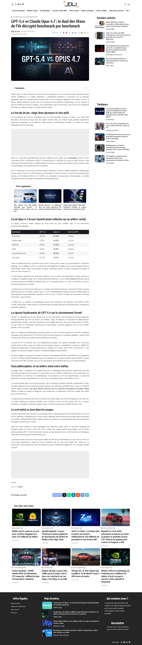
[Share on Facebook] (60, 32)
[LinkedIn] (21, 4)
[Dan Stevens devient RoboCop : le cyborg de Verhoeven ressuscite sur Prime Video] (100, 61)
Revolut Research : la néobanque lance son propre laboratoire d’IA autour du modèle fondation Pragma (50, 207)
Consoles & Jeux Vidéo (112, 130)
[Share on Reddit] (75, 32)
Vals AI (20, 487)
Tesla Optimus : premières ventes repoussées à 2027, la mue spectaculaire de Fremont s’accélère (117, 158)
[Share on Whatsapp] (69, 32)
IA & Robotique (17, 16)
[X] (15, 4)
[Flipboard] (23, 4)
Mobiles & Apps (57, 607)
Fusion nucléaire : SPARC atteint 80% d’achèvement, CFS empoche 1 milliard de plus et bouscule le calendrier (26, 574)
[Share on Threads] (81, 32)
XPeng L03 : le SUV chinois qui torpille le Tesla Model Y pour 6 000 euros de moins (85, 573)
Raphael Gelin (15, 31)
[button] (13, 4)
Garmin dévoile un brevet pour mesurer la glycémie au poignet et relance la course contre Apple (118, 136)
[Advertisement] (50, 142)
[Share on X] (63, 32)
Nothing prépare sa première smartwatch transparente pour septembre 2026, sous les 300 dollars (118, 147)
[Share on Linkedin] (72, 32)
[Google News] (18, 4)
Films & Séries (110, 65)
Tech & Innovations (31, 16)
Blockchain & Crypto (58, 626)
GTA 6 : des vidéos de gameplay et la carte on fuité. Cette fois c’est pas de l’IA (117, 125)
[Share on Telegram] (78, 32)
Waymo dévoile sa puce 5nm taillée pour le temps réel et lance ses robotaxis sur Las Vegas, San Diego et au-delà (54, 574)
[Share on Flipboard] (66, 32)
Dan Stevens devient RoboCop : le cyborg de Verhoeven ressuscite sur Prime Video (117, 61)
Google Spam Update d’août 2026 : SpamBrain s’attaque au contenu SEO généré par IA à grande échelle (74, 207)
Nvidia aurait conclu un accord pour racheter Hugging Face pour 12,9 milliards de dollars (25, 534)
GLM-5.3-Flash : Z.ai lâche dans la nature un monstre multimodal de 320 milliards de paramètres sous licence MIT (85, 535)
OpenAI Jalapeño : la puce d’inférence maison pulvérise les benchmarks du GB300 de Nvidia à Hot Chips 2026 (55, 535)
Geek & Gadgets (110, 29)
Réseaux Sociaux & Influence (61, 635)
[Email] (84, 32)
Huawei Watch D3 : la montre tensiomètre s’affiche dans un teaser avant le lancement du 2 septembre (117, 24)
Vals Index (73, 158)
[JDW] (71, 4)
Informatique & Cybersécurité (114, 54)
